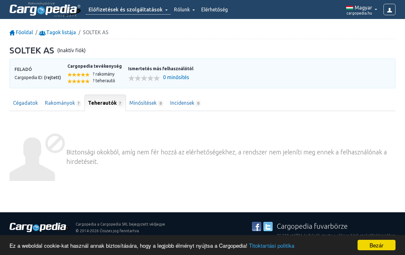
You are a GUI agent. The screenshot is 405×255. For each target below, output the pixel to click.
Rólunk (182, 9)
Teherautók (104, 103)
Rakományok (62, 103)
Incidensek (184, 103)
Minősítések (145, 103)
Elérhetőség (214, 9)
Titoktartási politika (271, 245)
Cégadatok (25, 103)
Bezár (376, 245)
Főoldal (24, 32)
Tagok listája (60, 32)
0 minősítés (176, 77)
